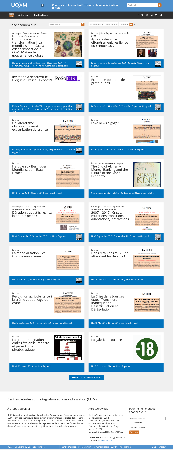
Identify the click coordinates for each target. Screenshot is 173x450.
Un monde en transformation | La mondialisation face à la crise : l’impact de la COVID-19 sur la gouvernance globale (29, 47)
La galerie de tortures (107, 339)
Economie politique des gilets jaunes (108, 81)
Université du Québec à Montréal (26, 447)
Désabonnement (138, 427)
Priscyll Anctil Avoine (41, 65)
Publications (41, 15)
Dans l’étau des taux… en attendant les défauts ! (110, 254)
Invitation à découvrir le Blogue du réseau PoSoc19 (32, 78)
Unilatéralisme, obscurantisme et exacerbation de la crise (30, 126)
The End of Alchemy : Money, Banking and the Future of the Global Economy (109, 171)
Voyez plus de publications (86, 377)
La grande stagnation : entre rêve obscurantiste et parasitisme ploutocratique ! (30, 344)
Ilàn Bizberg (57, 65)
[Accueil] (11, 15)
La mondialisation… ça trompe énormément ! (29, 254)
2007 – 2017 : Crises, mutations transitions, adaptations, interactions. (110, 215)
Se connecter (159, 447)
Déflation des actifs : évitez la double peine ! (32, 214)
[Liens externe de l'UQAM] (42, 5)
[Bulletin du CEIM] (161, 15)
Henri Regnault (145, 106)
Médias (123, 24)
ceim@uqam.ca (104, 440)
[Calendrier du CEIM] (156, 15)
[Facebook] (138, 15)
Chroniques (110, 24)
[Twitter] (142, 15)
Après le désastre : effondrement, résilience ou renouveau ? (109, 42)
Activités (23, 15)
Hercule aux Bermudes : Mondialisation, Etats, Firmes (30, 169)
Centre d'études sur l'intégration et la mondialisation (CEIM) (85, 6)
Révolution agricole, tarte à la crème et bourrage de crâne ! (32, 299)
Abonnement (136, 422)
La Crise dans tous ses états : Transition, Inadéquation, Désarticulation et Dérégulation (107, 302)
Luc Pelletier (148, 192)
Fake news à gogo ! (105, 123)
